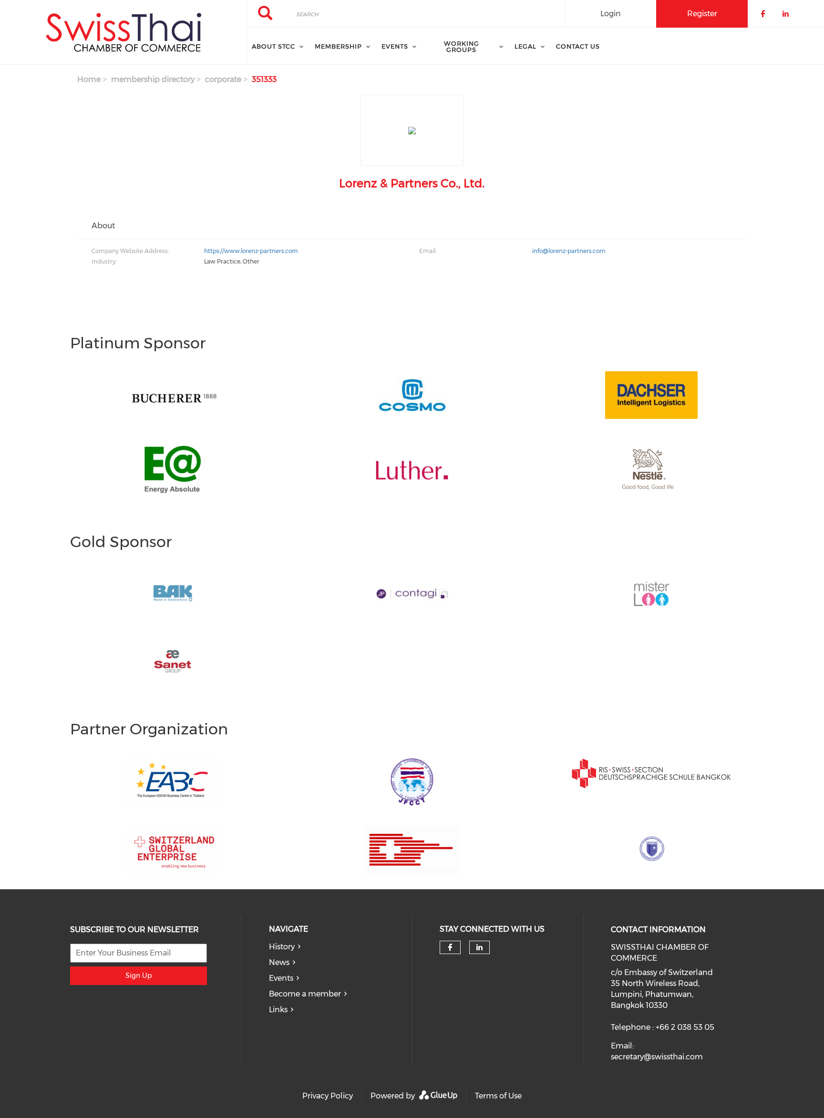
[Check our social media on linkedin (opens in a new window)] (480, 947)
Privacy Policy (327, 1095)
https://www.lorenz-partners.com (251, 250)
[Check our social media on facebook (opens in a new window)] (450, 947)
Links (278, 1009)
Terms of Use (498, 1095)
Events (281, 978)
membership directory (153, 79)
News (279, 962)
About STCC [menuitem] (273, 46)
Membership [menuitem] (338, 46)
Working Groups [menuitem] (461, 46)
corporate (223, 79)
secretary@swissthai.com (657, 1056)
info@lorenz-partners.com (569, 250)
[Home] (123, 32)
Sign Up (138, 975)
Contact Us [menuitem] (578, 46)
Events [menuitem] (394, 46)
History (282, 946)
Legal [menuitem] (525, 46)
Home (89, 79)
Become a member (305, 993)
